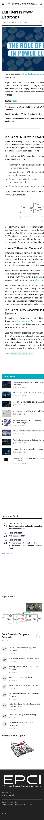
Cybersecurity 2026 (17, 536)
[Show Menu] (3, 3)
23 (25, 396)
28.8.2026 (17, 388)
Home (4, 802)
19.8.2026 (17, 464)
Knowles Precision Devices (21, 354)
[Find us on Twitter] (5, 813)
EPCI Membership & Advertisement (13, 805)
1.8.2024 (4, 22)
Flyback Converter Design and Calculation (24, 685)
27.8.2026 (17, 414)
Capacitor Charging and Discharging (22, 715)
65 (25, 434)
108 (25, 443)
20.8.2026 (17, 443)
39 (25, 414)
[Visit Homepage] (22, 3)
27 (25, 388)
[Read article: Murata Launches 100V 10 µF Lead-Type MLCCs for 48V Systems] (6, 413)
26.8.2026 (17, 426)
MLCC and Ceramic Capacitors (20, 677)
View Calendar (7, 553)
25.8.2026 (17, 434)
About (30, 805)
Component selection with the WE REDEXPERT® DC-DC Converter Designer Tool (25, 545)
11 (25, 405)
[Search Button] (41, 3)
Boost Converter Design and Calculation (24, 658)
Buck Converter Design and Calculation (16, 635)
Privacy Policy (13, 802)
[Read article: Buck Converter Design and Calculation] (22, 616)
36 (25, 426)
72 (25, 464)
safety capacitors (22, 321)
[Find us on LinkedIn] (2, 813)
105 (25, 452)
